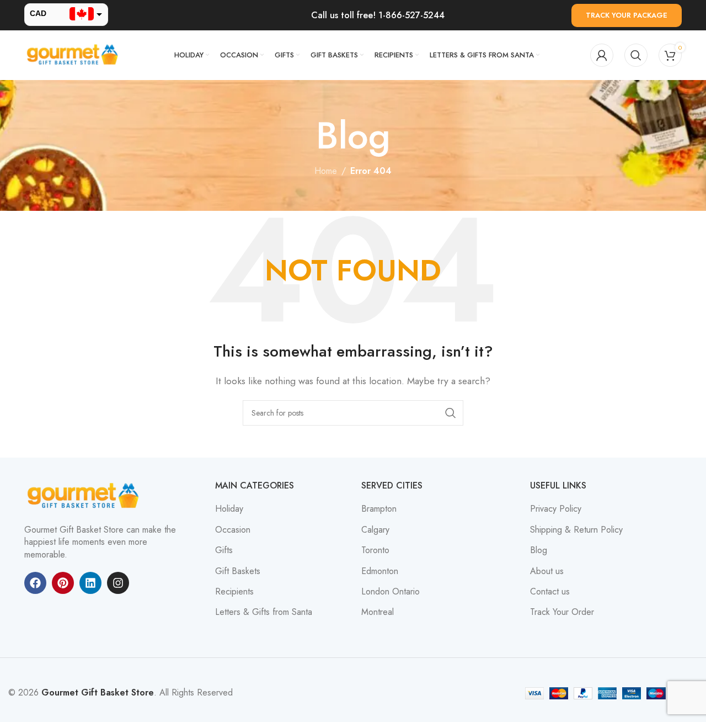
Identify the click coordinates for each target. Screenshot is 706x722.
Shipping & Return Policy (576, 530)
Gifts (224, 550)
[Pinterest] (63, 583)
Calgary (375, 530)
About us (547, 571)
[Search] (636, 55)
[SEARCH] (450, 413)
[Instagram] (118, 583)
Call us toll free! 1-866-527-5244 (378, 15)
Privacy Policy (555, 509)
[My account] (602, 55)
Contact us (550, 592)
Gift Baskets (237, 571)
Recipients (234, 592)
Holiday (229, 509)
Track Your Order (562, 612)
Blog (538, 550)
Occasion (232, 530)
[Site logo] (74, 54)
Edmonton (379, 571)
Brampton (379, 509)
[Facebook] (35, 583)
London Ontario (390, 592)
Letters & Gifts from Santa (263, 612)
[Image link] (85, 495)
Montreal (377, 612)
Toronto (375, 550)
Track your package (626, 15)
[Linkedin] (90, 583)
